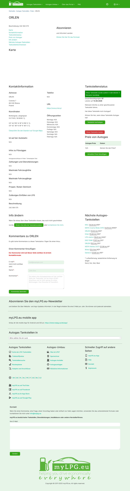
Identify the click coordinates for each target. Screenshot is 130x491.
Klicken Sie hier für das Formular (68, 37)
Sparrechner (54, 356)
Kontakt (91, 364)
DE (17, 378)
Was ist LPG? (55, 352)
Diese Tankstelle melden (95, 132)
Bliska (87, 250)
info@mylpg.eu (35, 413)
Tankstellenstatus (15, 35)
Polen (32, 11)
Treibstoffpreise (18, 356)
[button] (24, 118)
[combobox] (65, 338)
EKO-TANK (89, 240)
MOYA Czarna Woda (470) (94, 228)
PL (21, 378)
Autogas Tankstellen (22, 11)
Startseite (12, 11)
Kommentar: (13, 276)
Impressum (92, 368)
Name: (11, 270)
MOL (86, 225)
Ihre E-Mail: (14, 421)
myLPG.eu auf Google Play (21, 398)
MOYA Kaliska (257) (92, 246)
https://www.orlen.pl (54, 108)
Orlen (87, 234)
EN (14, 378)
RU (37, 378)
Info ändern (13, 40)
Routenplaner (17, 364)
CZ (40, 378)
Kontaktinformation (16, 32)
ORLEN (87, 231)
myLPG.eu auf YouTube (20, 385)
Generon (88, 253)
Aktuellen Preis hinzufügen (96, 154)
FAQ (79, 4)
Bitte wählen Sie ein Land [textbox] (19, 338)
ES (33, 378)
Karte (11, 30)
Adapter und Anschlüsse (21, 369)
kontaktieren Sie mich (55, 225)
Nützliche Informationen (59, 369)
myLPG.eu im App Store (20, 394)
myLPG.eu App (93, 356)
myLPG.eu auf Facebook (21, 390)
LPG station (89, 237)
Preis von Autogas (15, 37)
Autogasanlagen (56, 364)
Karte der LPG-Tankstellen (21, 352)
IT (30, 378)
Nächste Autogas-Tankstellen (19, 42)
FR (27, 378)
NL (24, 378)
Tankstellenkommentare (17, 45)
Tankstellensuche (18, 360)
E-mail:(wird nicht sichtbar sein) (16, 264)
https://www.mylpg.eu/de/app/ (56, 323)
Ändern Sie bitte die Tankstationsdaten (29, 225)
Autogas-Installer (56, 360)
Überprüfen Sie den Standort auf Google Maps (26, 131)
